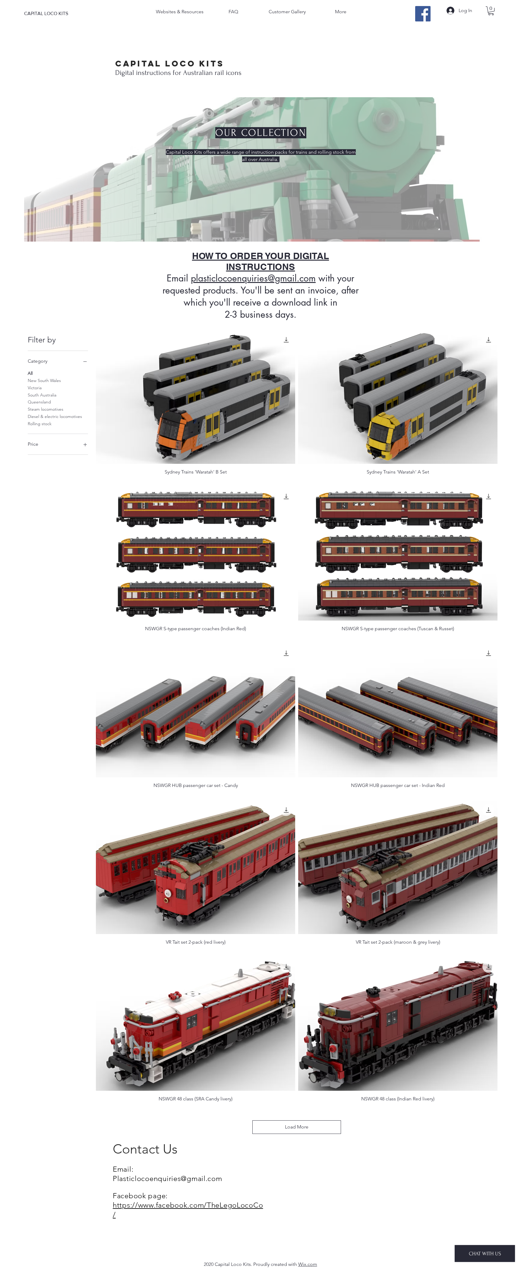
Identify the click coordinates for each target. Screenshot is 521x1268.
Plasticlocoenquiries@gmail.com (167, 1178)
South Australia (42, 395)
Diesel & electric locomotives (55, 416)
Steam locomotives (45, 409)
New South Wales (44, 380)
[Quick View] (195, 397)
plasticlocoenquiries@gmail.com (253, 278)
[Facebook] (423, 13)
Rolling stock (40, 423)
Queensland (39, 402)
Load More (296, 1127)
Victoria (35, 387)
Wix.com (307, 1264)
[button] (491, 10)
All (30, 373)
